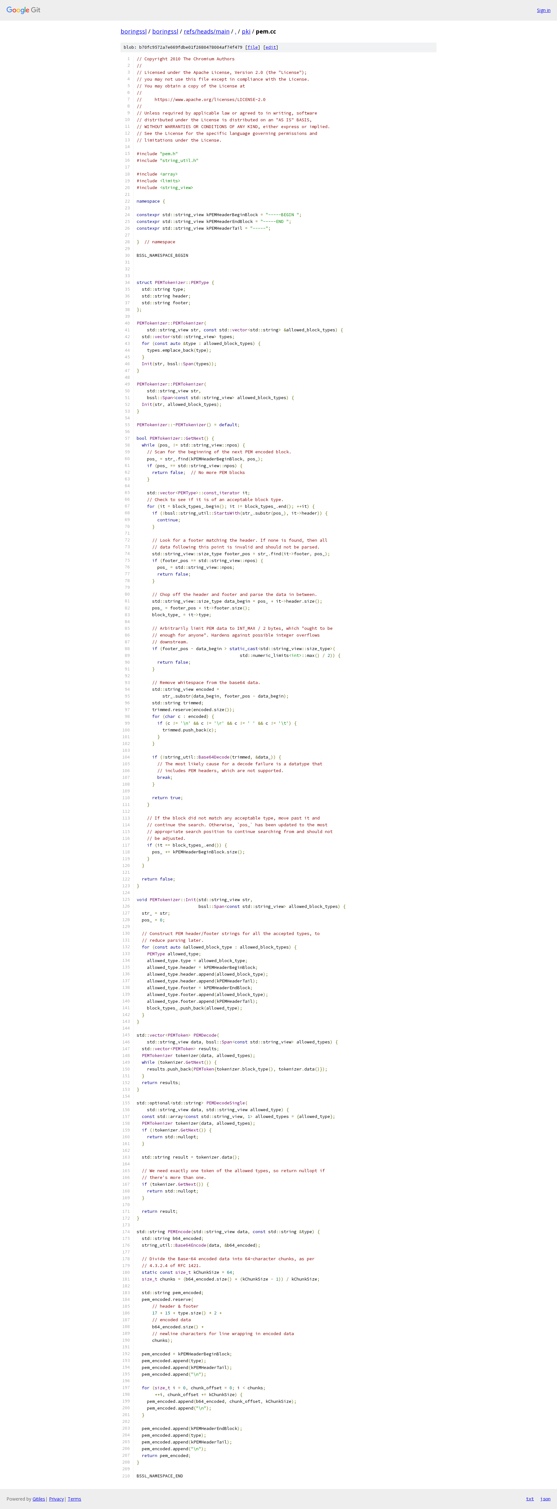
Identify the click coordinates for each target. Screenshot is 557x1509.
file (253, 47)
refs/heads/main (207, 31)
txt (530, 1499)
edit (271, 47)
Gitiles (39, 1499)
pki (246, 31)
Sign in (544, 10)
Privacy (56, 1499)
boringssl (134, 31)
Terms (74, 1499)
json (545, 1499)
